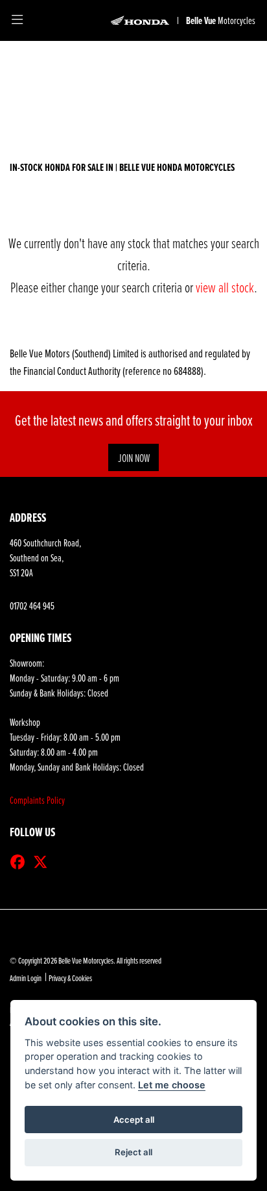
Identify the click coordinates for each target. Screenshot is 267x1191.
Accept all (133, 1119)
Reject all (133, 1152)
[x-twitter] (43, 862)
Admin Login (25, 978)
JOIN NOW (134, 457)
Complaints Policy (37, 800)
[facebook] (21, 862)
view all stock (225, 287)
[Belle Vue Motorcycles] (140, 20)
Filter (222, 64)
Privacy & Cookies (70, 978)
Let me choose (171, 1084)
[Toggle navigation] (17, 20)
